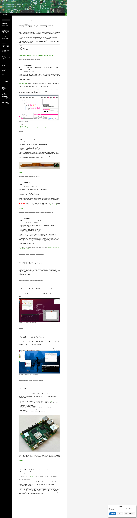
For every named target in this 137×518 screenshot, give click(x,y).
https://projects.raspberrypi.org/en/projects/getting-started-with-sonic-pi (33, 127)
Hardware (26, 137)
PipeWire (26, 380)
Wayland (41, 280)
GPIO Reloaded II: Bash (29, 184)
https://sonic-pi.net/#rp (23, 83)
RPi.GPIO (7, 98)
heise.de (51, 401)
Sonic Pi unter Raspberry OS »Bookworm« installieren (38, 68)
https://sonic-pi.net (23, 126)
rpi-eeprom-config (31, 59)
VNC (37, 280)
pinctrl (41, 212)
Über (56, 14)
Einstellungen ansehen (130, 513)
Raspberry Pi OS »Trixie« (5, 26)
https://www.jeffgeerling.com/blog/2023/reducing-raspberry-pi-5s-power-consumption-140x (36, 55)
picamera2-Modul (26, 176)
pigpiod (34, 212)
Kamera (21, 176)
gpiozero (6, 81)
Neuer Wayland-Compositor (6, 32)
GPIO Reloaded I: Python (30, 220)
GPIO (20, 212)
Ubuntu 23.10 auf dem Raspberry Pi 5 (35, 289)
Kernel (7, 82)
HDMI (8, 81)
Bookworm (22, 380)
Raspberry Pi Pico (4, 93)
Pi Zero (8, 85)
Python (30, 380)
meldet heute (32, 476)
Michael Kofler (34, 28)
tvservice (3, 102)
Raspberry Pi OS (30, 65)
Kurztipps (26, 24)
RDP (6, 97)
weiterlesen (21, 172)
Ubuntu (21, 328)
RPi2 (9, 98)
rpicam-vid (38, 176)
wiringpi (51, 212)
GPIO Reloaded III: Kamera (31, 140)
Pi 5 (20, 59)
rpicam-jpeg (33, 176)
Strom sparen (38, 59)
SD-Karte (4, 99)
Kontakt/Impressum (128, 516)
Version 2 (3, 103)
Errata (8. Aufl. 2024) (51, 14)
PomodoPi (3, 86)
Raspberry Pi (4, 87)
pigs (37, 212)
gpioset (28, 212)
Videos (6, 103)
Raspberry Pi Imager (5, 90)
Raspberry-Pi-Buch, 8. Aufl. (42, 14)
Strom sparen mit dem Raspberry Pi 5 (36, 26)
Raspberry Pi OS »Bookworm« (32, 337)
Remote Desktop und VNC (30, 263)
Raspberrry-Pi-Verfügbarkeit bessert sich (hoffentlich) (38, 471)
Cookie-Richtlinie (115, 516)
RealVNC (27, 280)
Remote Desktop (32, 280)
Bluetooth (3, 79)
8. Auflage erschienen (5, 38)
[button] (134, 506)
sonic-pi (21, 131)
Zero (7, 105)
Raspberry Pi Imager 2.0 (5, 25)
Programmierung (27, 182)
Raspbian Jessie (4, 97)
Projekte (3, 71)
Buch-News (3, 65)
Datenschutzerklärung (122, 516)
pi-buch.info (4, 14)
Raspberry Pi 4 (4, 88)
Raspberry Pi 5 (24, 59)
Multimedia (3, 69)
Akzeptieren (112, 513)
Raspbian (3, 74)
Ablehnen (120, 513)
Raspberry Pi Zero (4, 94)
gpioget (24, 212)
